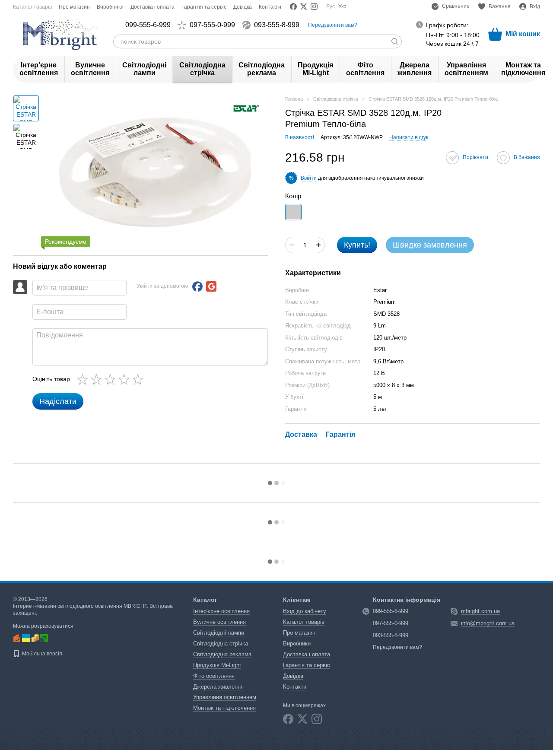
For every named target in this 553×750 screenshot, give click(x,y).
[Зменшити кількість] (292, 245)
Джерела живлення (414, 68)
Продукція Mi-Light (315, 68)
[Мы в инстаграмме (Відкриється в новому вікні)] (314, 6)
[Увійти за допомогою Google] (211, 286)
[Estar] (246, 108)
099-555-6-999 (148, 25)
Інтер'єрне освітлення (38, 68)
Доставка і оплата (152, 7)
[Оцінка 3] (112, 379)
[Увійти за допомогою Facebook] (197, 286)
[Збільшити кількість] (318, 245)
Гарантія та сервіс (203, 7)
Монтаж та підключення (523, 68)
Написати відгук (408, 137)
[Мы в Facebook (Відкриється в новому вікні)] (293, 6)
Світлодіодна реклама (261, 68)
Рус (330, 6)
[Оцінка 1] (84, 379)
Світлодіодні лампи (144, 68)
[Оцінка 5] (139, 379)
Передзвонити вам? (332, 25)
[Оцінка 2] (98, 379)
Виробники (110, 7)
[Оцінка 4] (126, 379)
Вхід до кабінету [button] (304, 611)
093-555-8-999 (276, 25)
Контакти (270, 7)
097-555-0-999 (212, 25)
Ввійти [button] (309, 178)
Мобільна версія (41, 654)
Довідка (242, 7)
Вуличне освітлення (90, 68)
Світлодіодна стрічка (202, 68)
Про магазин (74, 7)
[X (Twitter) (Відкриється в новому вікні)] (303, 6)
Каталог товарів (32, 7)
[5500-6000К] (293, 212)
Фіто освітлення (365, 68)
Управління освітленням (466, 68)
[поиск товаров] (395, 41)
